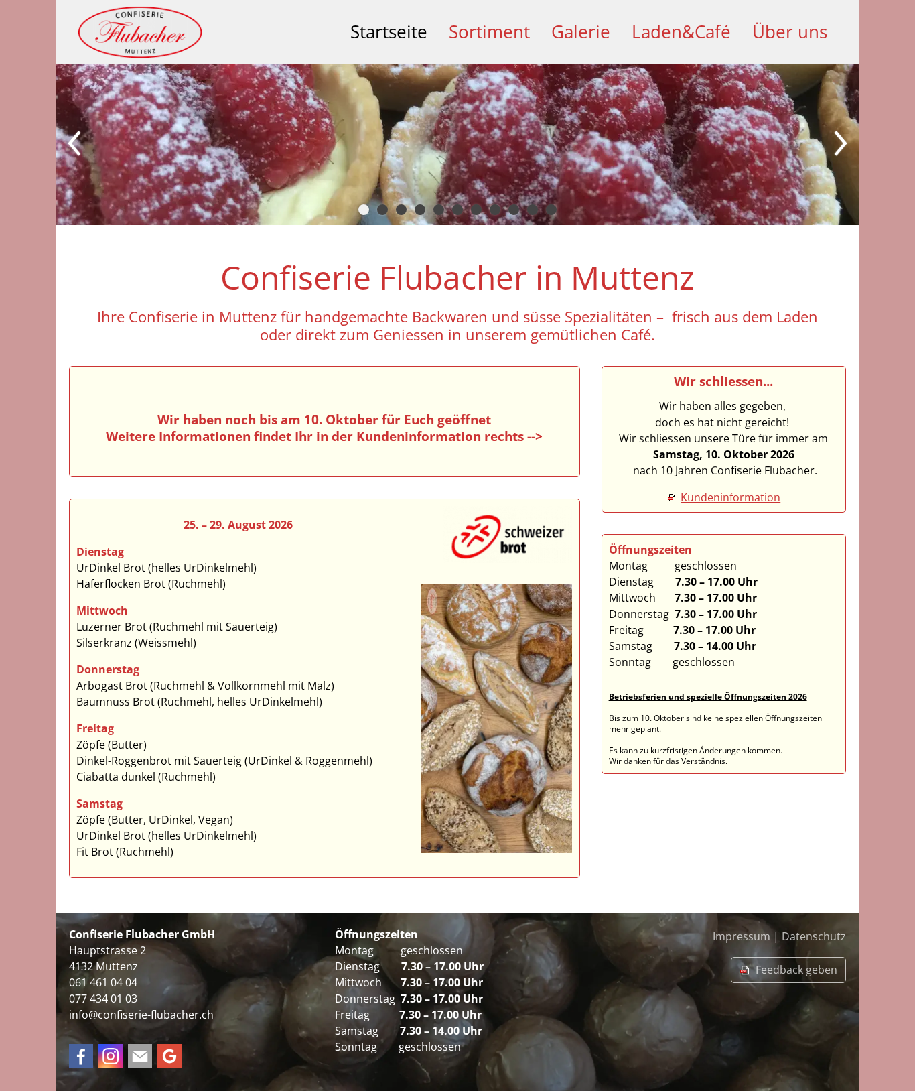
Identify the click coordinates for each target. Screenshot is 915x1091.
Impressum (741, 936)
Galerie (580, 32)
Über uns (789, 32)
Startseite (388, 32)
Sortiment (489, 32)
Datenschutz (814, 936)
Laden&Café (681, 32)
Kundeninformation (730, 497)
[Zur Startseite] (140, 32)
